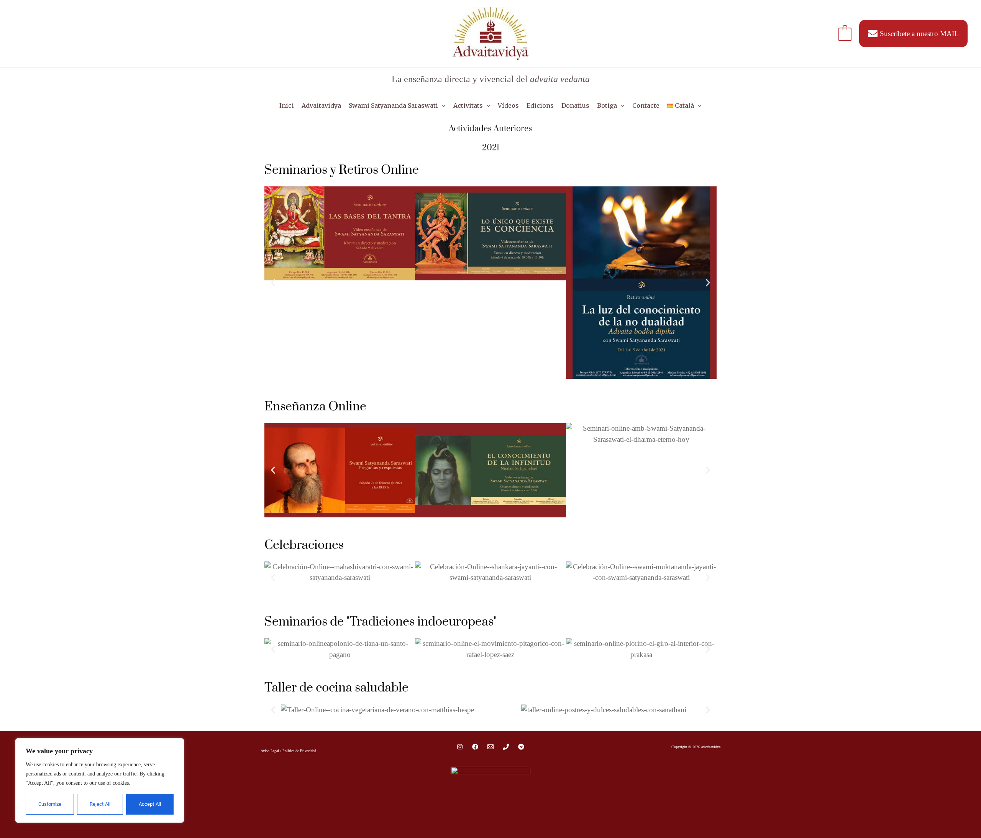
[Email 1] (490, 747)
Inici (286, 105)
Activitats (468, 105)
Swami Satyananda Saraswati (393, 105)
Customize (49, 804)
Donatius (575, 105)
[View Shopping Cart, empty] (844, 34)
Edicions (540, 105)
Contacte (645, 105)
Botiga (607, 105)
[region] (99, 780)
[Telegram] (521, 747)
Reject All (100, 804)
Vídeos (508, 105)
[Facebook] (475, 747)
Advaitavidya (321, 105)
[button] (442, 105)
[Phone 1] (506, 747)
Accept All (150, 804)
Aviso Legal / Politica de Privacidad (288, 751)
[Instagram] (460, 747)
